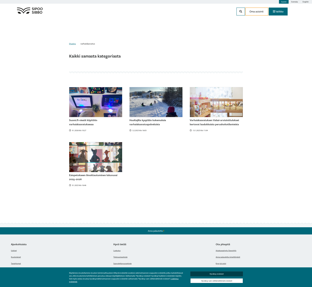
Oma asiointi (256, 11)
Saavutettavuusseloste (122, 263)
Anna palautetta (155, 230)
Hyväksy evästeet (217, 274)
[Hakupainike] (240, 11)
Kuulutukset (16, 257)
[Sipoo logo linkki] (30, 12)
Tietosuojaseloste (120, 257)
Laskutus (117, 250)
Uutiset (14, 250)
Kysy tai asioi (221, 263)
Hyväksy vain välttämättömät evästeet (216, 281)
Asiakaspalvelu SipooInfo (226, 250)
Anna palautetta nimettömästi (228, 257)
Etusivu (72, 43)
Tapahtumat (16, 263)
